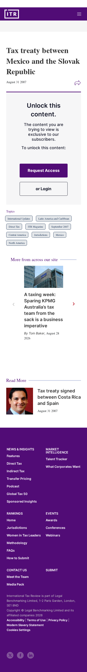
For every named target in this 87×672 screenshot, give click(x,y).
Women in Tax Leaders (24, 535)
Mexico (60, 235)
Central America (17, 235)
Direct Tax (14, 226)
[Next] (73, 304)
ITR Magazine (35, 226)
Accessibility (15, 620)
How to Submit (18, 558)
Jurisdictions (41, 235)
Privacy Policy (57, 620)
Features (13, 456)
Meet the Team (18, 576)
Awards (51, 520)
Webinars (53, 535)
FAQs (11, 550)
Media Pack (15, 584)
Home (11, 520)
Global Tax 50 (17, 493)
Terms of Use (36, 620)
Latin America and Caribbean (53, 218)
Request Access (44, 170)
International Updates (19, 218)
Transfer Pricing (19, 478)
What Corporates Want (63, 466)
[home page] (11, 14)
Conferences (55, 527)
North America (17, 243)
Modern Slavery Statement (25, 625)
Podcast (13, 486)
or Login (43, 188)
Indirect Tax (16, 471)
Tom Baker (36, 333)
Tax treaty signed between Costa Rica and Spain (59, 397)
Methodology (17, 542)
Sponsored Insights (22, 501)
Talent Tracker (56, 459)
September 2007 (59, 226)
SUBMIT (52, 570)
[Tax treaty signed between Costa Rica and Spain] (19, 401)
